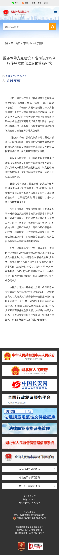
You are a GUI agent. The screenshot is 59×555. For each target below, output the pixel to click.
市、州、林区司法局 (29, 486)
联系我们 (39, 527)
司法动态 (27, 43)
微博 (26, 3)
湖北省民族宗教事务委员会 (29, 472)
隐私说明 (29, 527)
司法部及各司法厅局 (29, 468)
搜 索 (52, 26)
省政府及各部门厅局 (29, 477)
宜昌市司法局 (29, 481)
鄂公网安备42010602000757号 (31, 518)
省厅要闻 (38, 43)
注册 (46, 3)
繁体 (33, 3)
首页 (18, 43)
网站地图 (20, 527)
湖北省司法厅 (29, 13)
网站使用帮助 (29, 511)
